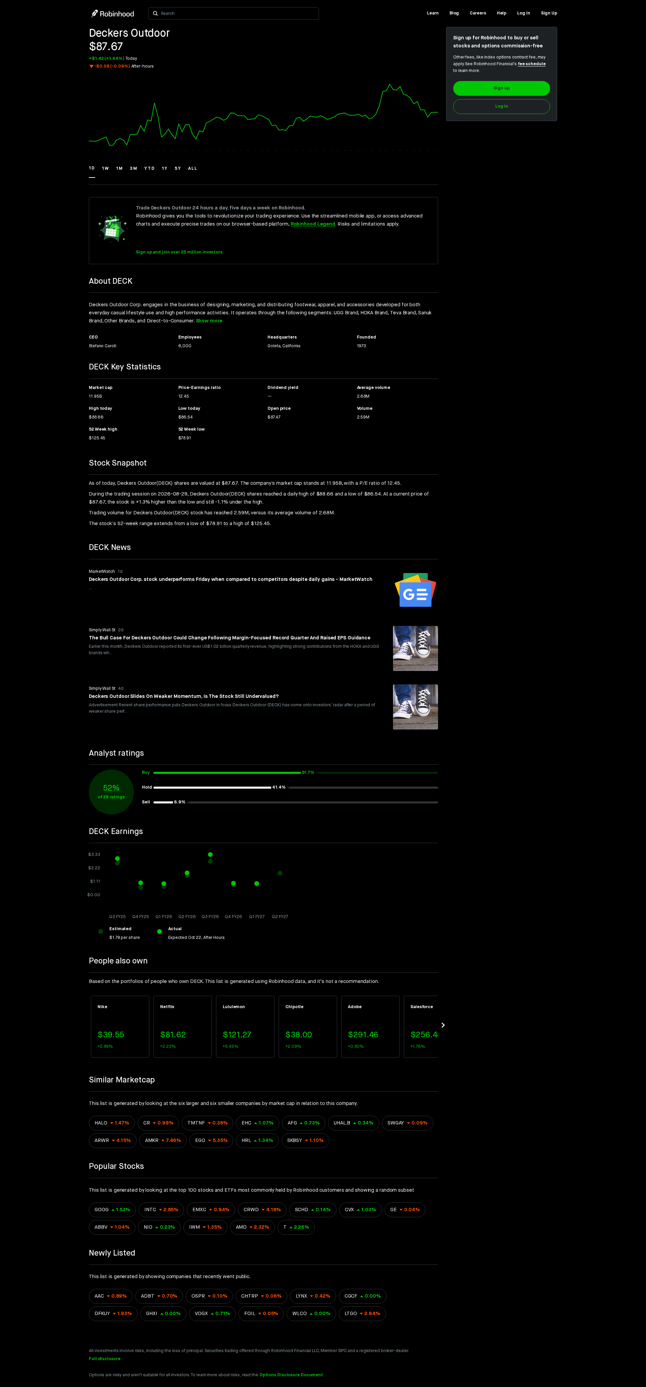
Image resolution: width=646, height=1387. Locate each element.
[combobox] (238, 13)
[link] (433, 13)
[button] (92, 171)
